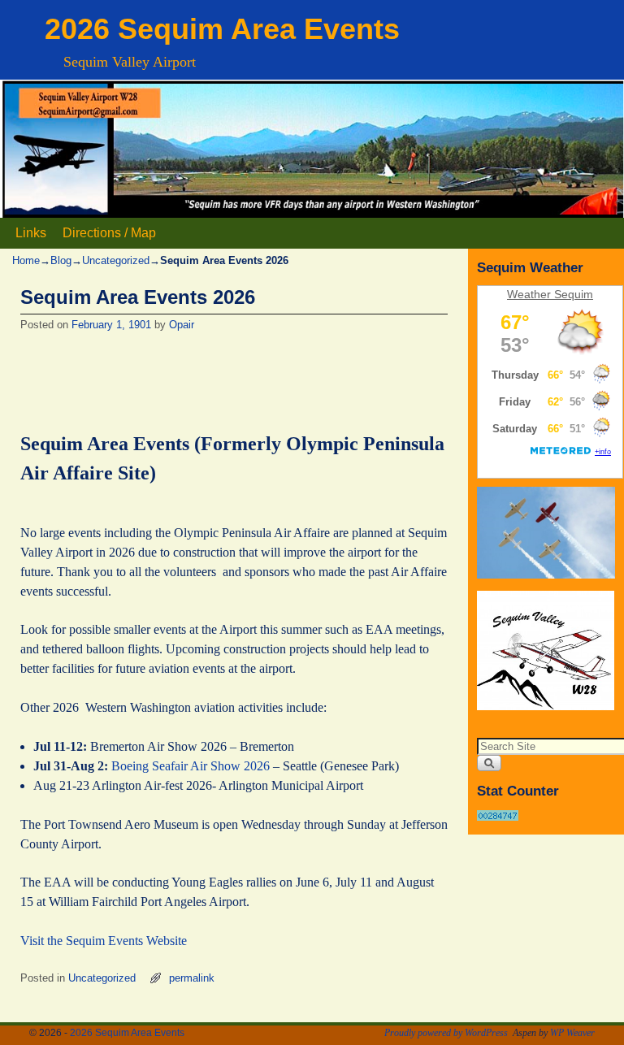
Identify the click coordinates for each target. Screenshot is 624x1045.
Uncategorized (116, 260)
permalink (191, 978)
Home (26, 260)
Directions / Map (109, 233)
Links (30, 233)
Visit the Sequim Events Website (103, 940)
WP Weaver (572, 1032)
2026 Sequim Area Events (222, 29)
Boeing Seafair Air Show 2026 (190, 766)
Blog (61, 260)
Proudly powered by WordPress (446, 1032)
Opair (181, 325)
